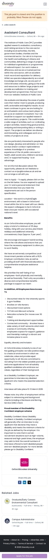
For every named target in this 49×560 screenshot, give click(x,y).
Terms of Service (25, 543)
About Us (15, 540)
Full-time (27, 506)
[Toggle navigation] (45, 4)
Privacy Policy (9, 543)
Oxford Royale (17, 522)
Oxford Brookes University (14, 36)
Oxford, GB (31, 36)
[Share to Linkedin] (24, 482)
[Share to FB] (19, 482)
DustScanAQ (17, 506)
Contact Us (41, 543)
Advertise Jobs (37, 540)
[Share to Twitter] (29, 482)
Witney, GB (38, 506)
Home (6, 540)
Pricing (25, 540)
